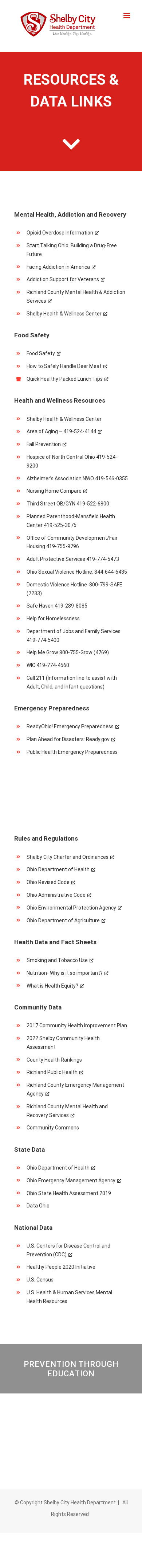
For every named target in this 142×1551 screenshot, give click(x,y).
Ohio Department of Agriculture (63, 920)
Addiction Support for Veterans (63, 279)
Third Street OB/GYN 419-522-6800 (68, 504)
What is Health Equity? (52, 986)
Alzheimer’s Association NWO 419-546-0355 (77, 478)
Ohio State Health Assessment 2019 (69, 1193)
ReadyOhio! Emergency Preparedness (70, 726)
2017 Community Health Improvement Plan (77, 1025)
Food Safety (41, 353)
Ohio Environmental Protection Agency (71, 908)
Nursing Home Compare (54, 491)
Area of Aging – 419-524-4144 (61, 431)
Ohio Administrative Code (56, 895)
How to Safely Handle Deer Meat (64, 366)
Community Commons (53, 1128)
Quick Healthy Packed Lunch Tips (65, 379)
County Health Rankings (54, 1060)
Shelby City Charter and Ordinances (68, 857)
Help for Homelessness (53, 618)
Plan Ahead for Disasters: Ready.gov (68, 739)
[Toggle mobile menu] (127, 15)
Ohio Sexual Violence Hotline (59, 572)
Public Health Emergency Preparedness (72, 752)
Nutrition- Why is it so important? (65, 973)
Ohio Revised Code (48, 882)
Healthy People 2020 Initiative (61, 1267)
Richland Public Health (52, 1072)
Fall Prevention (44, 444)
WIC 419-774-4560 (48, 665)
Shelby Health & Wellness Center (64, 314)
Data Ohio (38, 1206)
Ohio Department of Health (58, 869)
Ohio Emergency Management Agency (71, 1180)
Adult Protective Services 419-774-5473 (73, 559)
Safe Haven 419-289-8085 (57, 606)
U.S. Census (40, 1280)
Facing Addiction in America (58, 267)
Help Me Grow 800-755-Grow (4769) (68, 652)
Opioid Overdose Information (60, 233)
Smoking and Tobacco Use (57, 960)
